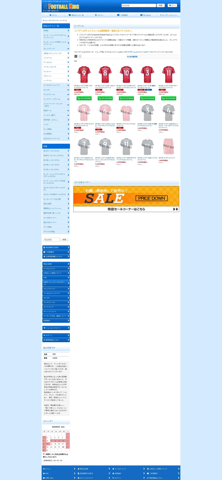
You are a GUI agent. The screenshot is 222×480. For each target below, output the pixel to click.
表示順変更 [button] (133, 57)
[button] (168, 15)
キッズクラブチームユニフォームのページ (136, 52)
